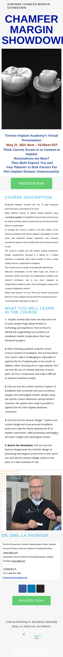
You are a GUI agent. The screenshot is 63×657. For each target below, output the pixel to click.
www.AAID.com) (11, 553)
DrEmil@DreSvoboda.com (15, 578)
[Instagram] (40, 589)
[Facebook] (23, 589)
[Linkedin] (31, 589)
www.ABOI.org (18, 561)
